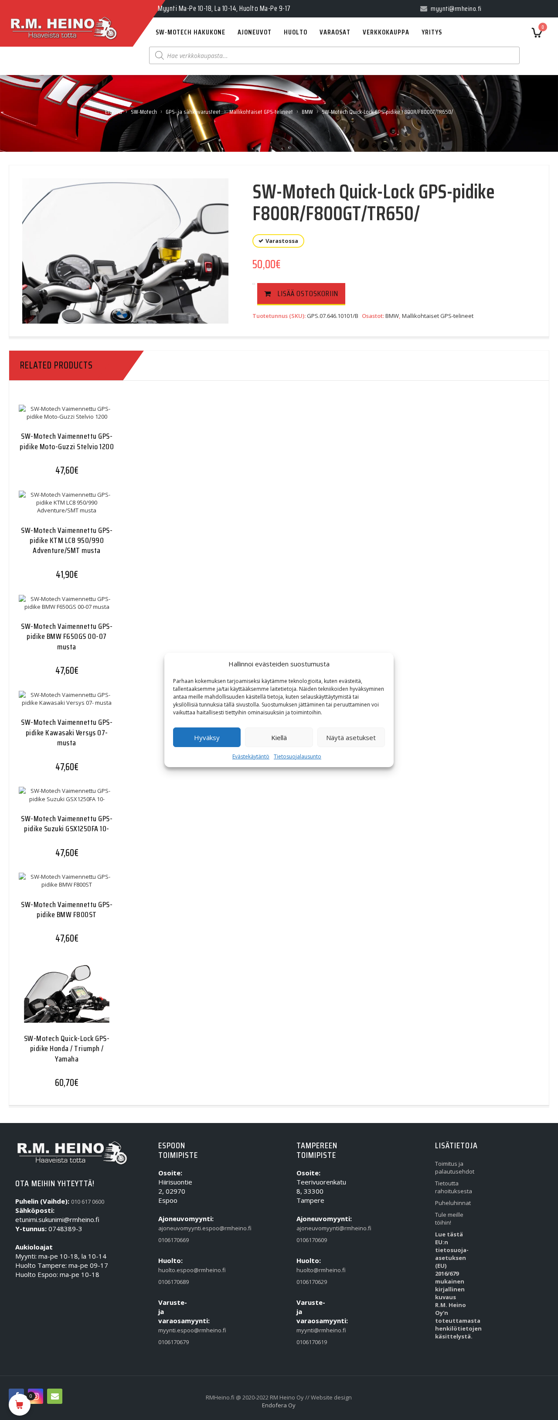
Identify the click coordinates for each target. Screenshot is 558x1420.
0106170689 (173, 1282)
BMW (307, 111)
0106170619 (311, 1342)
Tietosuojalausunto (297, 756)
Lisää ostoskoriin (308, 293)
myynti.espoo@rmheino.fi (175, 1330)
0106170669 (173, 1240)
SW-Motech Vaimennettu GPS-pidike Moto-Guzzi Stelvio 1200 (67, 441)
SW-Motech (144, 111)
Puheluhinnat (452, 1203)
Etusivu (113, 111)
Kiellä (279, 737)
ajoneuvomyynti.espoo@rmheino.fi (175, 1228)
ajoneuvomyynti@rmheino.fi (313, 1228)
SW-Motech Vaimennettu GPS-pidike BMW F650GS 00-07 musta (66, 636)
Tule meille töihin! (449, 1218)
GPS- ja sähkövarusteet (193, 111)
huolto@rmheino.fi (313, 1270)
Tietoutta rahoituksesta (452, 1187)
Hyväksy (207, 737)
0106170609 (311, 1240)
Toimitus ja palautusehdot (452, 1167)
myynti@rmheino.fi (313, 1330)
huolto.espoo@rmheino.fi (175, 1270)
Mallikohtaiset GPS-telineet (261, 111)
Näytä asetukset (351, 737)
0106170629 (311, 1282)
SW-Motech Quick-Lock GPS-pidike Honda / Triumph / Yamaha (67, 1048)
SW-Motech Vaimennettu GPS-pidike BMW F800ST (66, 909)
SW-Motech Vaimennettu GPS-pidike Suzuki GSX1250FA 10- (66, 823)
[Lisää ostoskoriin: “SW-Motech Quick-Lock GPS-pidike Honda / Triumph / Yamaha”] (50, 997)
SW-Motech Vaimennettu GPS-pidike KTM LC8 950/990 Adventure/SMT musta (66, 540)
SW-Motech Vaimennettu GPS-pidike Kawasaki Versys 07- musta (66, 732)
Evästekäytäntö (250, 756)
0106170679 (173, 1342)
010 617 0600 (87, 1201)
